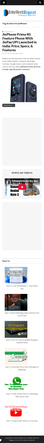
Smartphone (8, 31)
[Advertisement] (22, 141)
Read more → (9, 105)
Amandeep (7, 53)
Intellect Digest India (19, 438)
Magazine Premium (15, 440)
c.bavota (31, 440)
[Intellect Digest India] (20, 11)
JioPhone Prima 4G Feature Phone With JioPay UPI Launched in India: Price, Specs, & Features (19, 42)
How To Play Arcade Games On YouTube (22, 421)
